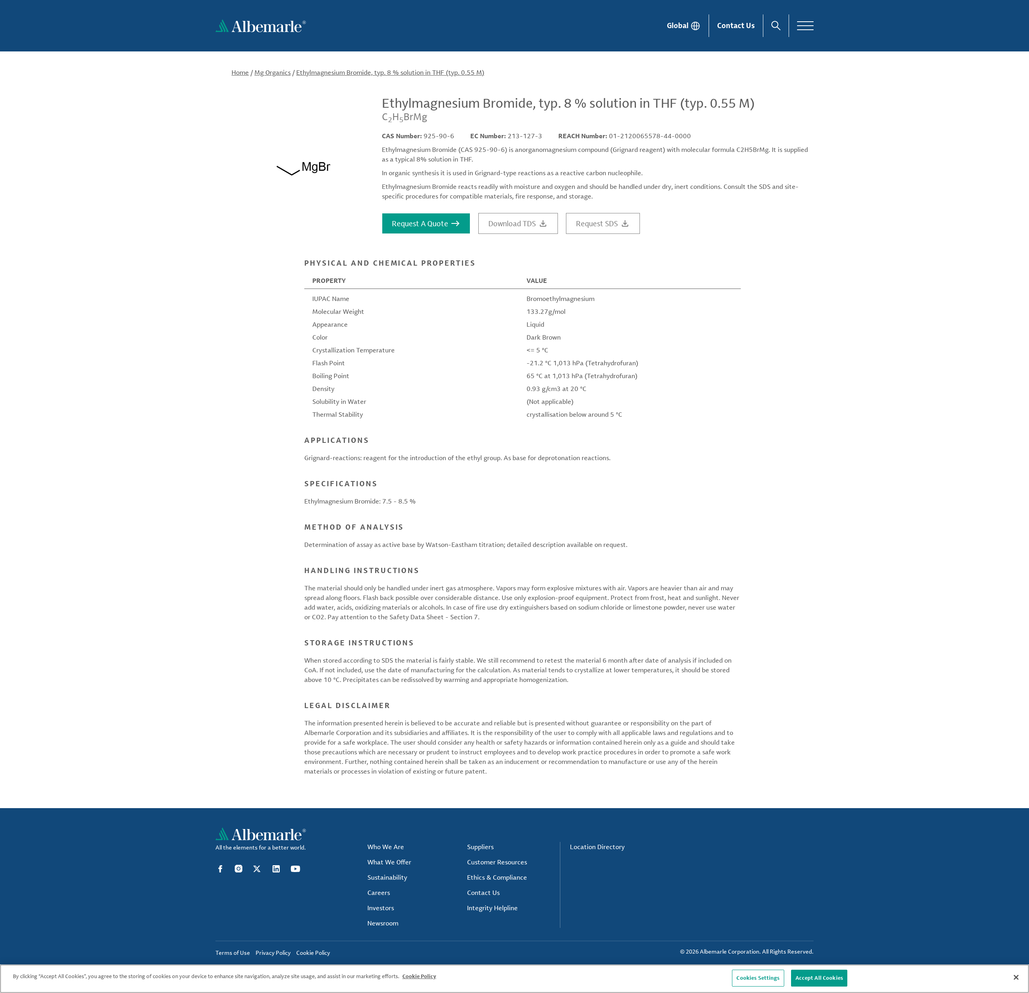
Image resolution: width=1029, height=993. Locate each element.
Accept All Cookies (819, 977)
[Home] (260, 25)
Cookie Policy (419, 976)
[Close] (1016, 977)
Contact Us (736, 25)
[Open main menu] (805, 25)
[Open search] (776, 25)
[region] (514, 978)
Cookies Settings (757, 977)
